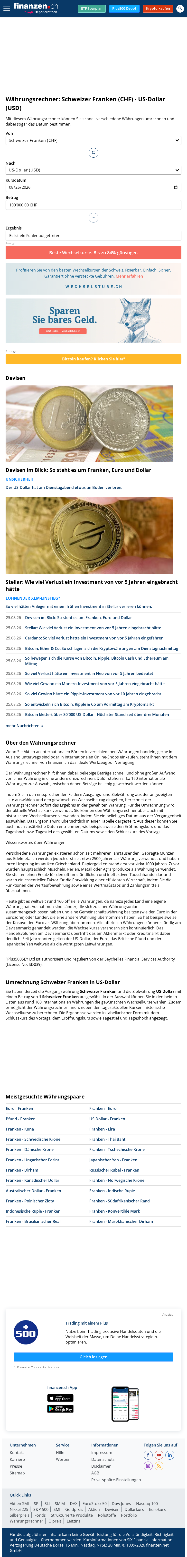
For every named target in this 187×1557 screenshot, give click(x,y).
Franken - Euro (103, 1108)
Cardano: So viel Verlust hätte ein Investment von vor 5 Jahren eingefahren (94, 638)
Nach (10, 163)
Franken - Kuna (20, 1129)
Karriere (17, 1459)
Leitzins (73, 1521)
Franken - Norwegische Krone (116, 1180)
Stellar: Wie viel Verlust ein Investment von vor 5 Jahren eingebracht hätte (92, 585)
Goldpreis (74, 1509)
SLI (47, 1503)
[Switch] (93, 153)
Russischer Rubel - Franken (114, 1170)
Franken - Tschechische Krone (117, 1149)
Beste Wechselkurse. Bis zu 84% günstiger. (93, 252)
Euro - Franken (19, 1108)
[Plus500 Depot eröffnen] (41, 11)
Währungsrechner (26, 1521)
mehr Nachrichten (22, 725)
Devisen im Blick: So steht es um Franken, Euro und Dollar (78, 470)
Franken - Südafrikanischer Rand (119, 1201)
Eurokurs (157, 1509)
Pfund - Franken (21, 1119)
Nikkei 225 (19, 1509)
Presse (16, 1466)
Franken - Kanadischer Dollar (32, 1180)
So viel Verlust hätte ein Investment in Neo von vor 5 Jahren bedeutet (89, 673)
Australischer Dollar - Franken (33, 1190)
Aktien (94, 1509)
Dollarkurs (134, 1509)
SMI (57, 1509)
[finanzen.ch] (36, 6)
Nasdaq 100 (147, 1503)
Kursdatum (16, 180)
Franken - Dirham (22, 1170)
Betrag (12, 197)
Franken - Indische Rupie (112, 1190)
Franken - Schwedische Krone (33, 1139)
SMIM (60, 1503)
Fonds (40, 1515)
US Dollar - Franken (107, 1119)
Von (9, 133)
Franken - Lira (102, 1129)
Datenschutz (102, 1459)
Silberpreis (19, 1515)
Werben (63, 1459)
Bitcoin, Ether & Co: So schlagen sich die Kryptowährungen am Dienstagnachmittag (101, 648)
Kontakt (17, 1453)
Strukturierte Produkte (72, 1515)
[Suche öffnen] (180, 9)
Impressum (101, 1453)
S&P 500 (40, 1509)
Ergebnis (14, 228)
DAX (73, 1503)
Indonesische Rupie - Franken (33, 1211)
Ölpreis (55, 1521)
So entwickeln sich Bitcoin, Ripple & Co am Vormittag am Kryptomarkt (89, 704)
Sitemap (17, 1473)
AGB (95, 1473)
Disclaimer (101, 1466)
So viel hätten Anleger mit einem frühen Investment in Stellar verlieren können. (79, 606)
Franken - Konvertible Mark (114, 1211)
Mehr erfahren (129, 276)
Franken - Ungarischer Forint (32, 1160)
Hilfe (60, 1453)
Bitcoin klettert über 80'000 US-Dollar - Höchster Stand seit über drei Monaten (97, 714)
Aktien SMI (19, 1503)
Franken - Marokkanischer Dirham (121, 1221)
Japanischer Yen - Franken (113, 1160)
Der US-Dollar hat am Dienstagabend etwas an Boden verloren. (64, 487)
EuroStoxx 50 (95, 1503)
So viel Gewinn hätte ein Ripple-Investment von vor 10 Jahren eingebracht (93, 694)
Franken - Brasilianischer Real (33, 1221)
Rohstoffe (107, 1515)
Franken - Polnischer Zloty (30, 1201)
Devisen (16, 377)
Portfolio (129, 1515)
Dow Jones (121, 1503)
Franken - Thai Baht (107, 1139)
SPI (36, 1503)
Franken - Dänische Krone (30, 1149)
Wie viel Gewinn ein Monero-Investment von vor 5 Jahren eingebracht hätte (95, 683)
